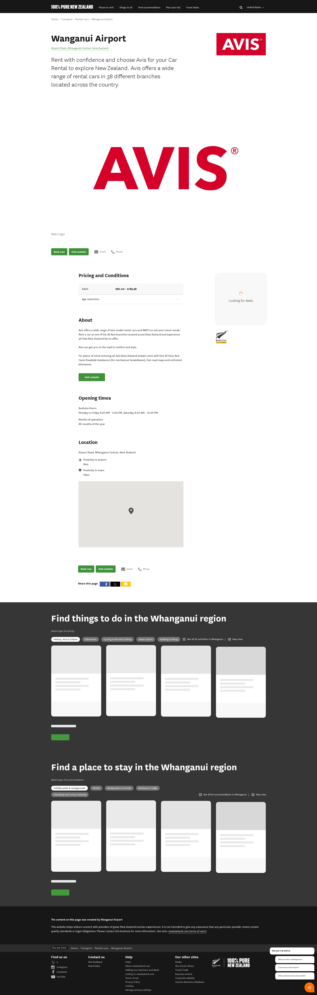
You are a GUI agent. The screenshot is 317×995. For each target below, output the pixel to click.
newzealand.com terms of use (187, 931)
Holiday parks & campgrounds (69, 788)
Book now (59, 251)
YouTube (60, 976)
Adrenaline (90, 639)
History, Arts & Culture (65, 639)
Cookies (129, 986)
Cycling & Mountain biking (117, 639)
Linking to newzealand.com (139, 974)
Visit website (78, 251)
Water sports (146, 639)
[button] (106, 7)
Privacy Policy (132, 982)
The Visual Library (184, 966)
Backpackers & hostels (119, 788)
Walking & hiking (169, 639)
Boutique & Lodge (148, 788)
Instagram (61, 967)
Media (178, 962)
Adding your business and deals (142, 970)
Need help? (94, 966)
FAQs (128, 962)
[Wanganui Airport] (241, 44)
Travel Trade (181, 970)
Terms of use (132, 978)
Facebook (61, 972)
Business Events (183, 974)
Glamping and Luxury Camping (70, 794)
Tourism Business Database (189, 982)
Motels (96, 788)
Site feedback (95, 962)
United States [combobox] (254, 7)
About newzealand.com (137, 966)
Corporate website (185, 978)
